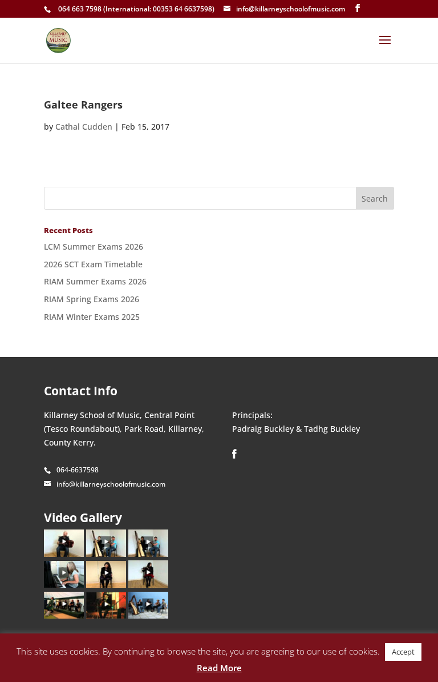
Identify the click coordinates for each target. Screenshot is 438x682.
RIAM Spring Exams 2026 (91, 299)
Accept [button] (403, 652)
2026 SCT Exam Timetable (93, 264)
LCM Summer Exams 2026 (93, 246)
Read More (219, 667)
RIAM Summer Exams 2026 (95, 281)
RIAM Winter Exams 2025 (92, 316)
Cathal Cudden (83, 126)
